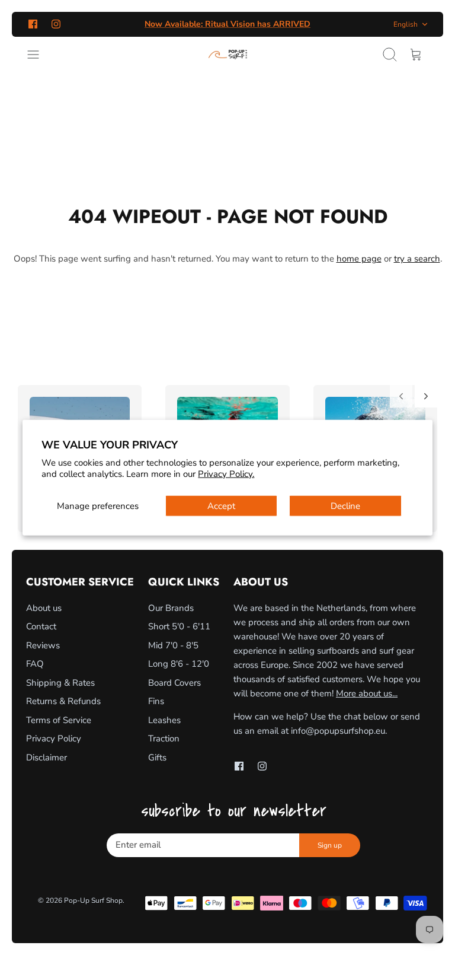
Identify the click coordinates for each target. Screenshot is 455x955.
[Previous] (401, 396)
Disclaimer (46, 757)
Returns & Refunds (63, 701)
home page (359, 259)
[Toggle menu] (39, 54)
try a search (417, 259)
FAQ (35, 664)
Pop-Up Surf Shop (93, 900)
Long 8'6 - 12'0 (178, 664)
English (405, 24)
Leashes (164, 720)
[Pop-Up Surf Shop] (228, 54)
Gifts (157, 757)
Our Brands (171, 608)
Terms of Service (58, 720)
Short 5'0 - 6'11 (179, 626)
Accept (221, 505)
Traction (164, 738)
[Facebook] (32, 24)
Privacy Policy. (226, 474)
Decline (345, 505)
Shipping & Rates (60, 683)
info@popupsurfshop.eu (338, 731)
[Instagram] (56, 24)
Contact (41, 626)
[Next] (426, 396)
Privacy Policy (53, 738)
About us (44, 608)
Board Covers (174, 683)
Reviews (43, 645)
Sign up (330, 845)
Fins (156, 701)
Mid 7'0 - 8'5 (173, 645)
